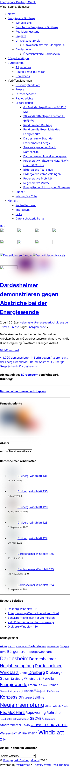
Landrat (28, 698)
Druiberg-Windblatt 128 (33, 522)
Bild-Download (9, 350)
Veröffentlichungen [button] (20, 80)
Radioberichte (24, 98)
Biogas (64, 646)
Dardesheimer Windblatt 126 (36, 553)
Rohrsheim (55, 712)
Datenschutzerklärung (30, 218)
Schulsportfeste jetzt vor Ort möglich (31, 617)
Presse (20, 89)
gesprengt (18, 691)
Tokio (26, 725)
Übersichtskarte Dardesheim (41, 54)
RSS (2, 225)
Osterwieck (53, 706)
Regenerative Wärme (36, 183)
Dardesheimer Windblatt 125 (36, 569)
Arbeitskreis (22, 646)
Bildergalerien (24, 102)
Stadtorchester (10, 725)
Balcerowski (53, 646)
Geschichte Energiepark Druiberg (37, 27)
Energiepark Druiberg (21, 18)
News (11, 13)
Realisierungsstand (27, 31)
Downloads (23, 76)
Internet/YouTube (26, 196)
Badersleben (37, 646)
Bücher (20, 191)
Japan (41, 690)
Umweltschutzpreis (28, 40)
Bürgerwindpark (40, 652)
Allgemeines (23, 67)
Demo (23, 673)
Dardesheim (23, 49)
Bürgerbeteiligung (19, 58)
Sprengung (50, 719)
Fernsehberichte (26, 94)
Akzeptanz (7, 646)
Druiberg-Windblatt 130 (33, 491)
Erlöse (44, 685)
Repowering (35, 712)
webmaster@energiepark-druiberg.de (43, 322)
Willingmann (28, 733)
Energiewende (37, 327)
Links (19, 214)
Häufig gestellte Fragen (30, 71)
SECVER (37, 718)
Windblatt (51, 732)
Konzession (12, 697)
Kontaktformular (26, 205)
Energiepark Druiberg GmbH (21, 760)
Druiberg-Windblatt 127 (32, 538)
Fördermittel (6, 691)
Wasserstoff (8, 733)
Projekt (64, 706)
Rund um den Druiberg (37, 125)
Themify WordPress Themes (51, 764)
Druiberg (36, 672)
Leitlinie (38, 697)
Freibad (53, 685)
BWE (3, 652)
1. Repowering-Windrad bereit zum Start (33, 613)
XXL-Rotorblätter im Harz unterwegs (31, 622)
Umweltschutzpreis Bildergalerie (44, 44)
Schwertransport (21, 719)
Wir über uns (24, 22)
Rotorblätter (6, 719)
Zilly (3, 739)
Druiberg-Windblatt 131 (32, 475)
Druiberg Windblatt (28, 85)
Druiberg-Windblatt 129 (33, 507)
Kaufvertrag (53, 691)
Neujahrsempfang (22, 705)
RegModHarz (12, 712)
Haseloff (30, 691)
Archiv (4, 451)
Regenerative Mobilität (37, 178)
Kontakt (13, 200)
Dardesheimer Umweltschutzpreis (44, 156)
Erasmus (34, 685)
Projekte (21, 36)
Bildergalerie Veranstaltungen (42, 174)
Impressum (23, 209)
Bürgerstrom (16, 62)
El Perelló (46, 678)
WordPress (23, 764)
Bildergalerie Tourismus (38, 169)
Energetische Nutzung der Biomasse (46, 187)
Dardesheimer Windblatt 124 (36, 585)
